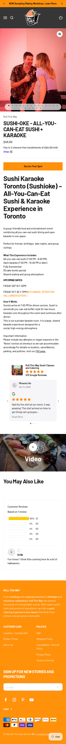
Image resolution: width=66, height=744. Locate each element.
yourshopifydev (44, 734)
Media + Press (10, 638)
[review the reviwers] (13, 394)
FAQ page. (41, 351)
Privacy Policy (43, 654)
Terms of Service (45, 660)
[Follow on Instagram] (14, 699)
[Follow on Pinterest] (23, 699)
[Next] (62, 3)
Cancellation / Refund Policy (47, 646)
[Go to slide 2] (33, 423)
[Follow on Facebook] (5, 699)
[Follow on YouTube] (31, 699)
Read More (17, 416)
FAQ (38, 633)
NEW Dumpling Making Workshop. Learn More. (33, 3)
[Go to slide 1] (30, 423)
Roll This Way (10, 116)
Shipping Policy (44, 638)
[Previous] (4, 3)
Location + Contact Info (15, 633)
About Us (8, 644)
